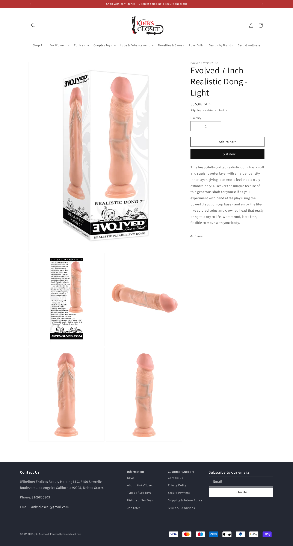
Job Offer (133, 508)
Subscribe (241, 492)
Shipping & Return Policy (185, 500)
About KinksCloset (140, 485)
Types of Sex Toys (139, 493)
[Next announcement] (263, 4)
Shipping (195, 110)
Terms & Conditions (181, 508)
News (130, 478)
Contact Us (175, 478)
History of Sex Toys (140, 500)
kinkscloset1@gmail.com (49, 507)
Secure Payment (179, 493)
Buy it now (227, 154)
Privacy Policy (177, 485)
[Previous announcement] (30, 4)
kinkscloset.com (72, 534)
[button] (33, 25)
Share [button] (199, 236)
